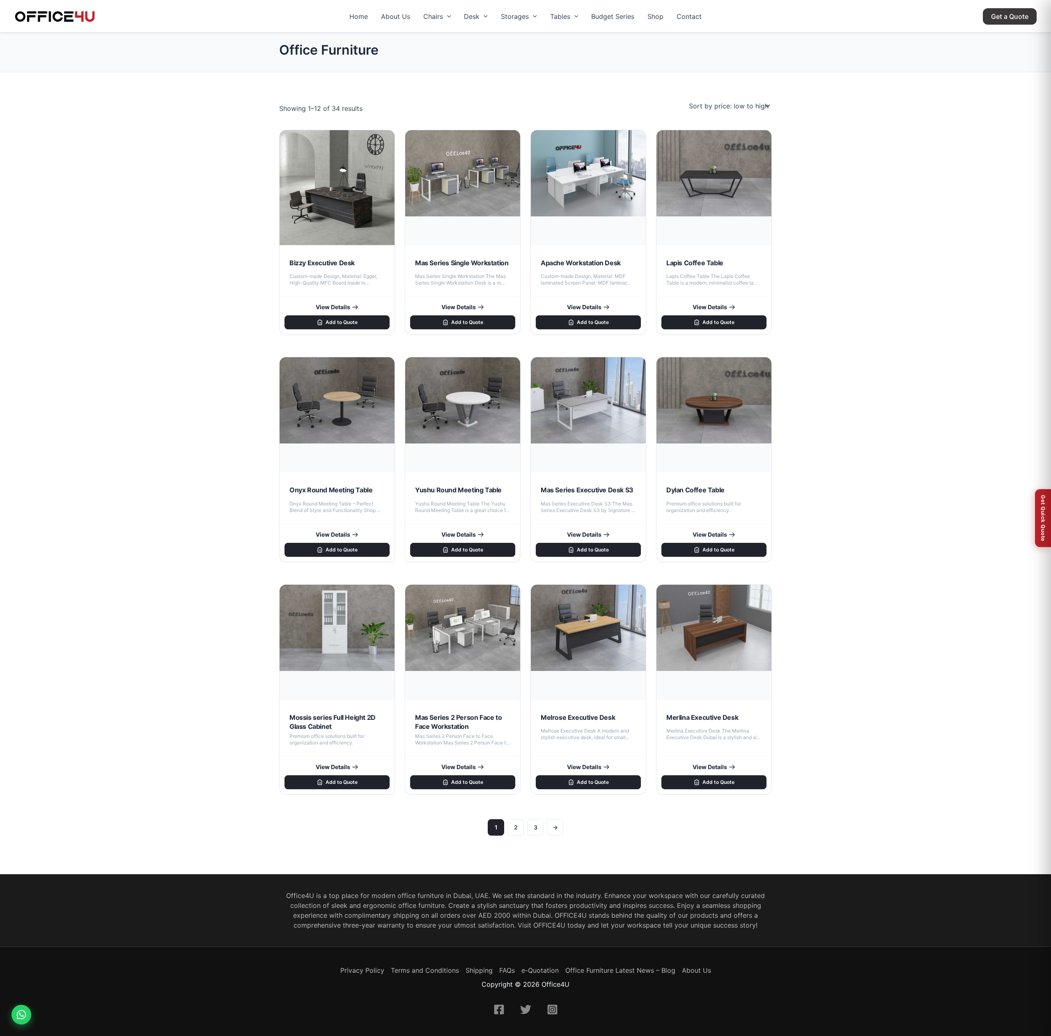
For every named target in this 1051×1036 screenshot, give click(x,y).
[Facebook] (499, 1010)
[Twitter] (526, 1010)
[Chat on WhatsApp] (21, 1015)
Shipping (479, 970)
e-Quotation (540, 970)
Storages (515, 16)
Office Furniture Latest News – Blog (620, 970)
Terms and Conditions (425, 970)
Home (358, 16)
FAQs (507, 970)
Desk (472, 16)
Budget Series (612, 16)
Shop (655, 16)
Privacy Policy (362, 970)
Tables (560, 16)
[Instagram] (552, 1010)
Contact (689, 16)
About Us (395, 16)
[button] (447, 16)
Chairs (433, 16)
